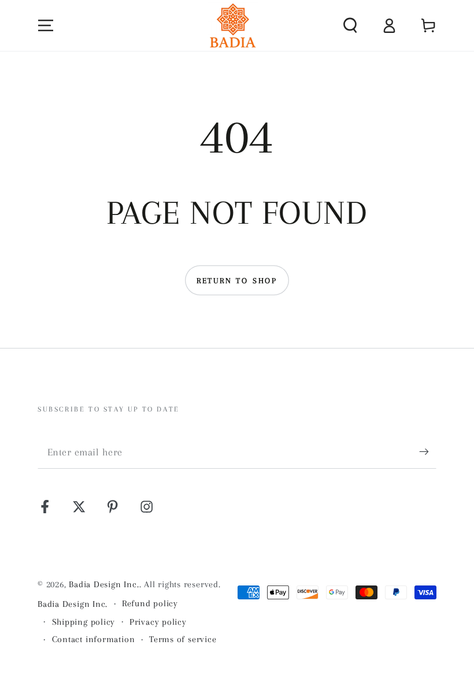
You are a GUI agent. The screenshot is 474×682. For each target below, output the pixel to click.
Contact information (93, 639)
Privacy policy (158, 622)
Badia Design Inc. (104, 584)
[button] (350, 25)
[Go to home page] (233, 25)
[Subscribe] (427, 451)
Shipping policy (84, 622)
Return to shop (237, 280)
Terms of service (182, 639)
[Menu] (46, 25)
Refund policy (150, 603)
